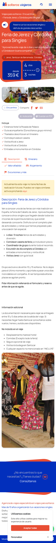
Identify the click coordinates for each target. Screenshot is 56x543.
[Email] (41, 107)
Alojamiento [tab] (34, 165)
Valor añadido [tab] (12, 165)
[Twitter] (36, 107)
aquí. (25, 191)
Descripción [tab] (12, 159)
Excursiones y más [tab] (15, 172)
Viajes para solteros (11, 14)
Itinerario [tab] (30, 159)
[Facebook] (32, 107)
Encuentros (28, 14)
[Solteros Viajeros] (17, 4)
